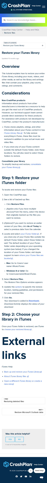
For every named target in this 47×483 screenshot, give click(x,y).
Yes (10, 439)
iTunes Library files (12, 133)
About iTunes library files (15, 376)
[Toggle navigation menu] (43, 7)
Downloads (34, 301)
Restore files (9, 33)
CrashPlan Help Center (12, 30)
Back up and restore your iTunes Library (22, 372)
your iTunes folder (29, 234)
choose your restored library (17, 330)
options (18, 287)
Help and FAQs (32, 30)
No (19, 439)
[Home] (21, 5)
